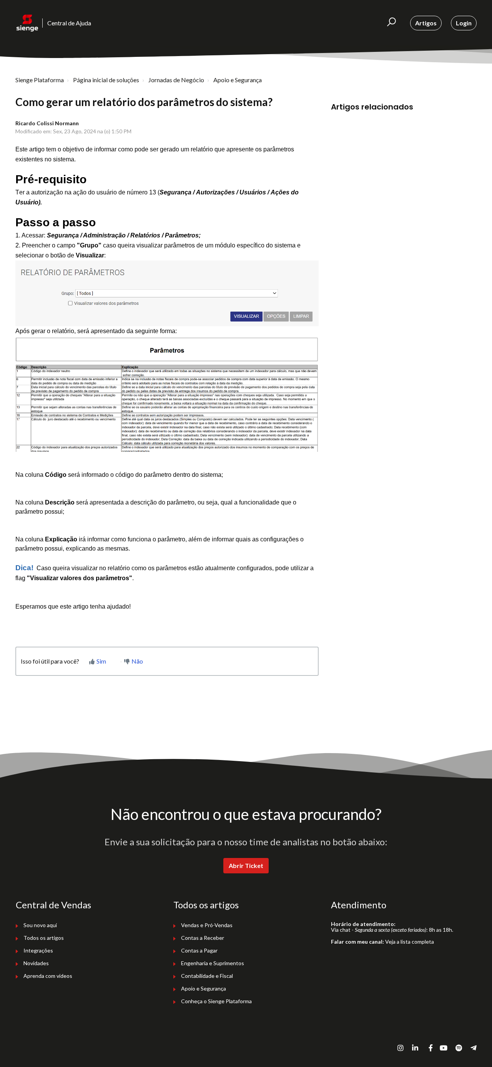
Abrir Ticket (246, 865)
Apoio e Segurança (237, 79)
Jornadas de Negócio (176, 79)
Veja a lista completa (409, 941)
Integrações (38, 950)
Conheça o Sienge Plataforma (216, 1001)
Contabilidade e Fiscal (207, 975)
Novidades (36, 963)
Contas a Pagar (199, 950)
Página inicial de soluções (106, 79)
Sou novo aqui (40, 925)
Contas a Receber (202, 937)
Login (464, 23)
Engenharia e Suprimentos (212, 963)
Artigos (426, 23)
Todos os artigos (43, 937)
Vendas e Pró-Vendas (207, 925)
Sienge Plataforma (39, 79)
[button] (391, 23)
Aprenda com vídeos (47, 975)
